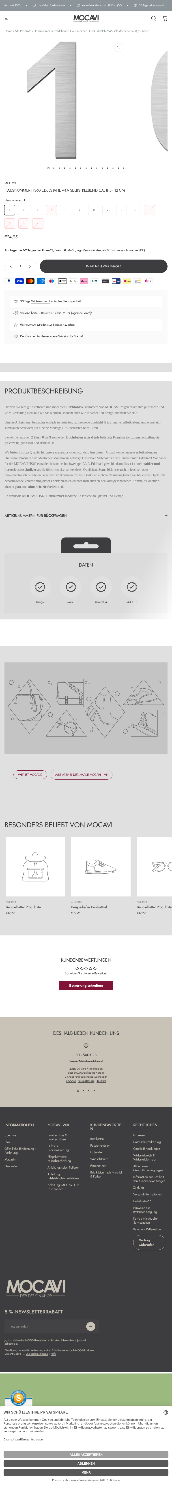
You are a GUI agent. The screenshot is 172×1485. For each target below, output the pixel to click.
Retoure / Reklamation (147, 1229)
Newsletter (10, 1166)
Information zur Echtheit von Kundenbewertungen (149, 1179)
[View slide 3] (88, 1091)
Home (8, 31)
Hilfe (53, 1354)
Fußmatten (96, 1152)
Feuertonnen (98, 1166)
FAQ (7, 1142)
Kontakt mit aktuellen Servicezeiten (145, 1220)
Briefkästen (97, 1139)
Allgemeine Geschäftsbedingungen (148, 1168)
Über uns (10, 1135)
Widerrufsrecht (40, 301)
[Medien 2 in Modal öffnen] (118, 47)
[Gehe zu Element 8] (86, 168)
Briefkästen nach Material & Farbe (106, 1174)
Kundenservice (46, 336)
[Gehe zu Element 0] (48, 168)
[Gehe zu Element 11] (102, 168)
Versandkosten (92, 250)
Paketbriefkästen (100, 1145)
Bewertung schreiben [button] (86, 985)
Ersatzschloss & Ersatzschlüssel (57, 1137)
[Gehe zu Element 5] (70, 168)
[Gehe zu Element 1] (53, 168)
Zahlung (138, 1188)
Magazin (10, 1159)
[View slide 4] (94, 1091)
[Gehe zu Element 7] (80, 168)
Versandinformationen (147, 1194)
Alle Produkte (23, 31)
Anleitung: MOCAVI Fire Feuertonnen (63, 1187)
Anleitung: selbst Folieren (63, 1167)
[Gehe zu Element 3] (59, 168)
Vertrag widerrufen (146, 1242)
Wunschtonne (99, 1159)
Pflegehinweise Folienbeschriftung (59, 1159)
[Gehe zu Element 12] (107, 168)
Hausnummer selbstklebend (50, 31)
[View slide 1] (78, 1091)
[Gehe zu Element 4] (64, 168)
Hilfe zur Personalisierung (58, 1148)
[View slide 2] (83, 1091)
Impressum (140, 1135)
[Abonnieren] (90, 1326)
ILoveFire (101, 1081)
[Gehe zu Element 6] (75, 168)
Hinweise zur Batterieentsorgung (145, 1210)
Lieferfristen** (142, 1201)
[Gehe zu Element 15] (123, 168)
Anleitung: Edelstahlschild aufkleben (63, 1176)
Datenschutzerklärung (147, 1142)
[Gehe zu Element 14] (118, 168)
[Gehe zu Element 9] (91, 168)
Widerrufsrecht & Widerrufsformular (145, 1157)
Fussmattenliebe (86, 1081)
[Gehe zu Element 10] (96, 168)
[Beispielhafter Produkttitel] (35, 866)
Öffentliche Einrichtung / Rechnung (20, 1151)
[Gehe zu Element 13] (113, 168)
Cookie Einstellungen (146, 1149)
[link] (30, 774)
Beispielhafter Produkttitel (23, 907)
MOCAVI (9, 183)
